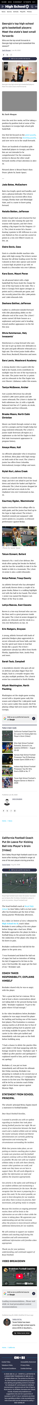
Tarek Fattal (6, 865)
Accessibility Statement (28, 1362)
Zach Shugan (6, 50)
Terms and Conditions (9, 1368)
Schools (15, 12)
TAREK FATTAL (17, 1319)
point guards (30, 135)
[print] (14, 810)
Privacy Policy (25, 1365)
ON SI (10, 2)
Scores (9, 12)
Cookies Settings (26, 1368)
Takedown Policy (7, 1365)
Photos (29, 12)
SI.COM (4, 2)
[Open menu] (3, 6)
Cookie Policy (6, 1362)
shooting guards (29, 138)
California (11, 1347)
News (3, 12)
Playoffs (22, 12)
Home (4, 821)
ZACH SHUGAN (17, 799)
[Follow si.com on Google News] (33, 718)
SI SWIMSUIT (17, 2)
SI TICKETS (27, 2)
